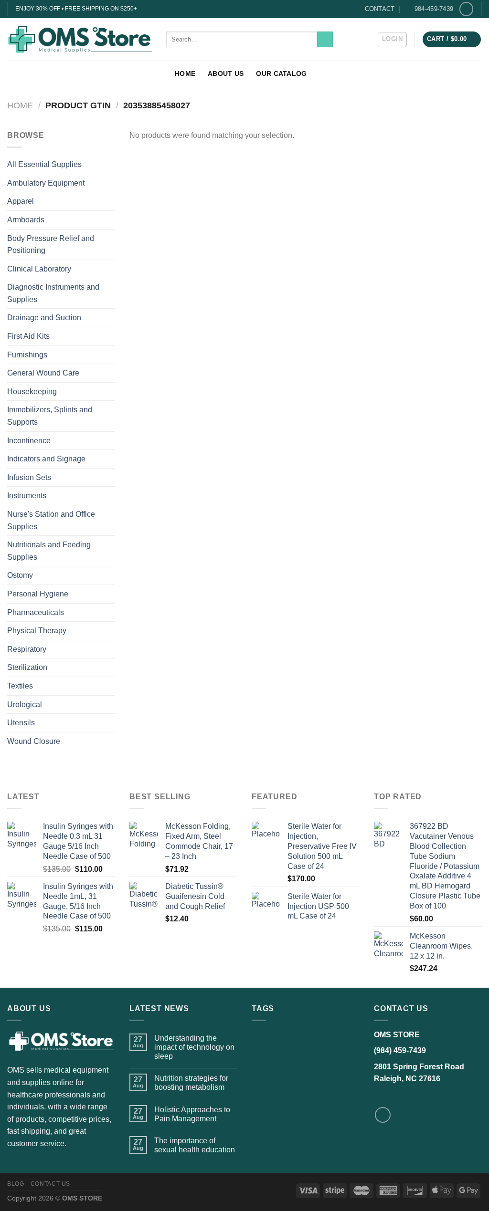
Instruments (26, 495)
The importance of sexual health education (194, 1145)
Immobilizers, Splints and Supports (49, 416)
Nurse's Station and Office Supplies (51, 520)
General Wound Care (43, 373)
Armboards (25, 220)
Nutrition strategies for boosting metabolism (191, 1082)
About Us (226, 73)
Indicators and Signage (46, 459)
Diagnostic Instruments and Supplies (53, 293)
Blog (15, 1183)
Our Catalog (281, 73)
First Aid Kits (28, 336)
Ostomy (20, 575)
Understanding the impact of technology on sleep (194, 1047)
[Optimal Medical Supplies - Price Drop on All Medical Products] (79, 39)
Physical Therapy (36, 630)
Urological (24, 704)
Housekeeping (32, 391)
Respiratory (26, 649)
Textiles (20, 686)
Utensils (21, 723)
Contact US (50, 1183)
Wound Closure (33, 741)
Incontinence (29, 441)
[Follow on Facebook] (466, 9)
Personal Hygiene (37, 594)
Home (185, 73)
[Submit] (325, 39)
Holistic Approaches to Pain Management (192, 1114)
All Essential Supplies (44, 164)
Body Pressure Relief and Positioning (50, 244)
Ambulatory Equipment (46, 183)
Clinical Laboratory (39, 269)
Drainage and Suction (44, 317)
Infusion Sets (29, 477)
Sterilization (27, 667)
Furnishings (27, 355)
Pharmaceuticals (35, 612)
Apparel (20, 201)
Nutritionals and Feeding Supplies (49, 551)
